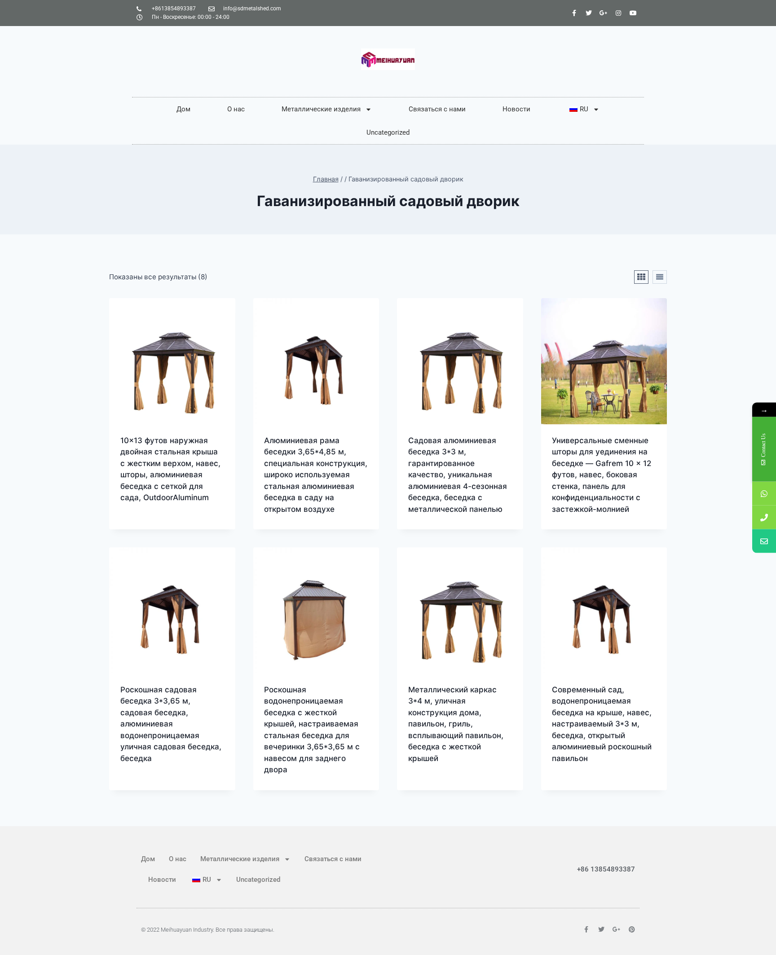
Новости (516, 109)
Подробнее (141, 526)
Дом (183, 109)
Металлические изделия (321, 109)
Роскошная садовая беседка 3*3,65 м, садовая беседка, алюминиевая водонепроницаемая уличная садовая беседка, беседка (170, 724)
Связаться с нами (437, 109)
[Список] (660, 277)
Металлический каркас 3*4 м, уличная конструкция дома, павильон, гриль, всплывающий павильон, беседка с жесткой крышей (455, 724)
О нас (236, 109)
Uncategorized (388, 132)
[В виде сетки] (641, 277)
